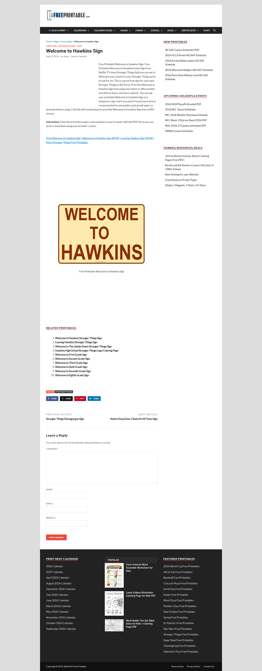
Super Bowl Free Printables (178, 640)
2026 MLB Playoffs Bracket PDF (183, 104)
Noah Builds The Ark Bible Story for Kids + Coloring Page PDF (140, 623)
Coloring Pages (103, 30)
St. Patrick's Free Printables (178, 623)
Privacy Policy (193, 666)
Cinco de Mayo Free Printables (180, 583)
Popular (113, 559)
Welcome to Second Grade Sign (72, 358)
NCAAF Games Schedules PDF (182, 50)
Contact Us (209, 666)
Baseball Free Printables (176, 577)
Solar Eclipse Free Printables (179, 611)
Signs (170, 30)
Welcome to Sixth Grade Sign (71, 366)
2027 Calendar (54, 572)
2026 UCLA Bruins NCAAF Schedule (185, 55)
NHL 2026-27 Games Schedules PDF (185, 125)
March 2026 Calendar (58, 606)
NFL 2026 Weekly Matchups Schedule (186, 115)
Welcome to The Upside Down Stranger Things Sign (83, 346)
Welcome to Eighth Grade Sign (72, 375)
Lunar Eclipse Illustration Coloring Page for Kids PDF (140, 594)
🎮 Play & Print (57, 30)
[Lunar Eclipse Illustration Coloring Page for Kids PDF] (114, 593)
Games (124, 30)
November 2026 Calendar (61, 617)
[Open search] (214, 30)
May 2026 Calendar (57, 611)
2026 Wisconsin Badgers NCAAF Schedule (189, 70)
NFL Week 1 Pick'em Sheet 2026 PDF (186, 120)
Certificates (188, 30)
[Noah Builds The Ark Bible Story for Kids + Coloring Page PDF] (114, 621)
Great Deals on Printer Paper (181, 179)
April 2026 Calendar (57, 577)
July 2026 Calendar (57, 594)
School (155, 30)
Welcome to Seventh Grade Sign (73, 371)
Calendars (80, 30)
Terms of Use (177, 666)
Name (50, 489)
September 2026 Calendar (61, 628)
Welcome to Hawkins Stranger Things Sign (78, 338)
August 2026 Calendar (59, 583)
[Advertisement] (71, 84)
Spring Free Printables (175, 617)
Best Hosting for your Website (181, 174)
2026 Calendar (54, 566)
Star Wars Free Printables (177, 628)
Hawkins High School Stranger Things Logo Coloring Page (86, 350)
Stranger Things (64, 392)
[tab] (113, 560)
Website (51, 518)
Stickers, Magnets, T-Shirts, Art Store (185, 185)
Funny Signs (51, 46)
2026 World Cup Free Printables (181, 566)
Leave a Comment (79, 56)
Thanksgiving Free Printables (179, 645)
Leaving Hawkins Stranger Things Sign (76, 342)
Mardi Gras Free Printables (178, 600)
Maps (207, 30)
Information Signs (67, 46)
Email (50, 503)
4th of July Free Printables (177, 572)
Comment (52, 449)
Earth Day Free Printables (177, 589)
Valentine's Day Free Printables (180, 651)
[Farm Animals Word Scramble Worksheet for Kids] (114, 565)
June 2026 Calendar (57, 600)
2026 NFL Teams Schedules (180, 109)
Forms (139, 30)
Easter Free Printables (175, 594)
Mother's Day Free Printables (179, 606)
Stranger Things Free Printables (180, 634)
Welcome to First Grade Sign (71, 354)
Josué (66, 56)
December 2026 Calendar (61, 589)
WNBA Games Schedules (179, 131)
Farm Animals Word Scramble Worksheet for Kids (139, 567)
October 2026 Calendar (59, 623)
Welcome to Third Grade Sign (71, 362)
